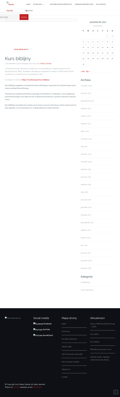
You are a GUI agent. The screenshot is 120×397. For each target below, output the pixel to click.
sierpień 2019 (86, 169)
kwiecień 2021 (86, 154)
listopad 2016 (86, 268)
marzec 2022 (86, 116)
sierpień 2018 (86, 184)
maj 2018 (84, 192)
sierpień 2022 (86, 108)
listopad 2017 (86, 215)
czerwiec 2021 (86, 139)
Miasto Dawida (45, 63)
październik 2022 (87, 101)
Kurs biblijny (18, 58)
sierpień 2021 (86, 124)
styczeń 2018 (86, 200)
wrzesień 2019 (86, 162)
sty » (88, 71)
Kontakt (29, 11)
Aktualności (101, 4)
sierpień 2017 (86, 230)
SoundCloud (47, 335)
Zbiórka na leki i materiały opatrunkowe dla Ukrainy (100, 358)
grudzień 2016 (86, 261)
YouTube (46, 329)
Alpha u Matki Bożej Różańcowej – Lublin (102, 325)
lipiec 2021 (85, 131)
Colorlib (16, 387)
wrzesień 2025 (86, 86)
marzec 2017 (85, 238)
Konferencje (85, 282)
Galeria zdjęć (67, 347)
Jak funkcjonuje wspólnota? (61, 4)
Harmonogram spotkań (84, 4)
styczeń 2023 (86, 93)
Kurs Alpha (94, 334)
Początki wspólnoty (69, 339)
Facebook (47, 324)
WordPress (37, 387)
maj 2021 (84, 146)
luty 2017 (84, 245)
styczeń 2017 (86, 253)
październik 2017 (87, 222)
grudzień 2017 (86, 207)
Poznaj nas (37, 4)
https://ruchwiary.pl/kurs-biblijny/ (36, 80)
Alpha (64, 324)
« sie (82, 71)
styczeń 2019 (86, 177)
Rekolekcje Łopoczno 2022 (100, 349)
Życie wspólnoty (21, 49)
